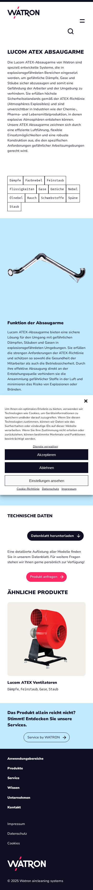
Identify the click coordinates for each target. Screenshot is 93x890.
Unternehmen (18, 797)
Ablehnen (46, 468)
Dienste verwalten (45, 446)
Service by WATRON (43, 737)
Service (13, 778)
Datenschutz (50, 489)
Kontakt (14, 807)
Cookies (13, 843)
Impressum (69, 489)
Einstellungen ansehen (46, 481)
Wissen (13, 787)
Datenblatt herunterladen (52, 536)
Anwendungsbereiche (25, 758)
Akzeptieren (46, 455)
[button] (85, 401)
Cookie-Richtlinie (28, 489)
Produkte (15, 768)
